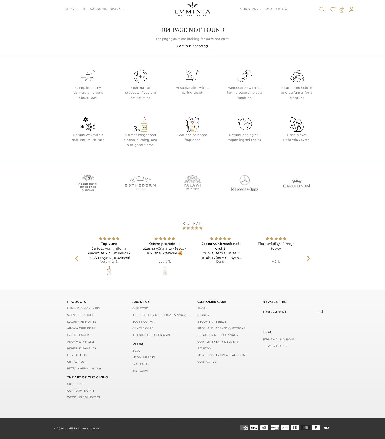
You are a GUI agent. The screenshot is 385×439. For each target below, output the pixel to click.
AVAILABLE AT (277, 9)
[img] (192, 228)
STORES (203, 315)
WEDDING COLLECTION (84, 397)
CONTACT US (206, 361)
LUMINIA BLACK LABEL (84, 308)
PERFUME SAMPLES (81, 348)
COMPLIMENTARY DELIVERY (218, 341)
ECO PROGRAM (143, 321)
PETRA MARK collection (84, 368)
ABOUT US (141, 302)
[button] (78, 258)
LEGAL (268, 332)
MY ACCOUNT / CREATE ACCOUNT (222, 355)
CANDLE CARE (143, 328)
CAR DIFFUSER (78, 335)
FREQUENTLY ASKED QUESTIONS (221, 328)
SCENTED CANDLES (81, 315)
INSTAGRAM (141, 370)
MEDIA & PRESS (143, 357)
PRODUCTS (76, 302)
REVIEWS (204, 348)
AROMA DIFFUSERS (81, 328)
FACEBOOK (140, 364)
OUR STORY (249, 9)
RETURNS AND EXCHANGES (217, 335)
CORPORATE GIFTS (80, 390)
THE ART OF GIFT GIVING (102, 9)
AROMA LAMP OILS (80, 341)
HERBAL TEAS (77, 355)
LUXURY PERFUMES (81, 321)
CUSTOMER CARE (211, 302)
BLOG (136, 350)
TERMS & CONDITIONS (279, 339)
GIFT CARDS (76, 361)
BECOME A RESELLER (212, 321)
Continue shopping (192, 46)
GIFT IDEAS (75, 384)
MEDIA (137, 344)
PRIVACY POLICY (275, 346)
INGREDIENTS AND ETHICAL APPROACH (161, 315)
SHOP (70, 9)
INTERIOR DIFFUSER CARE (151, 335)
